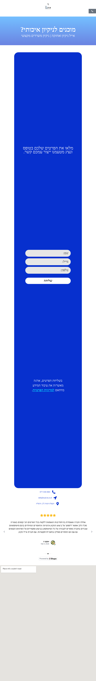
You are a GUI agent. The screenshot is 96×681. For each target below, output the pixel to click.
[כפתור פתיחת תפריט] (48, 4)
